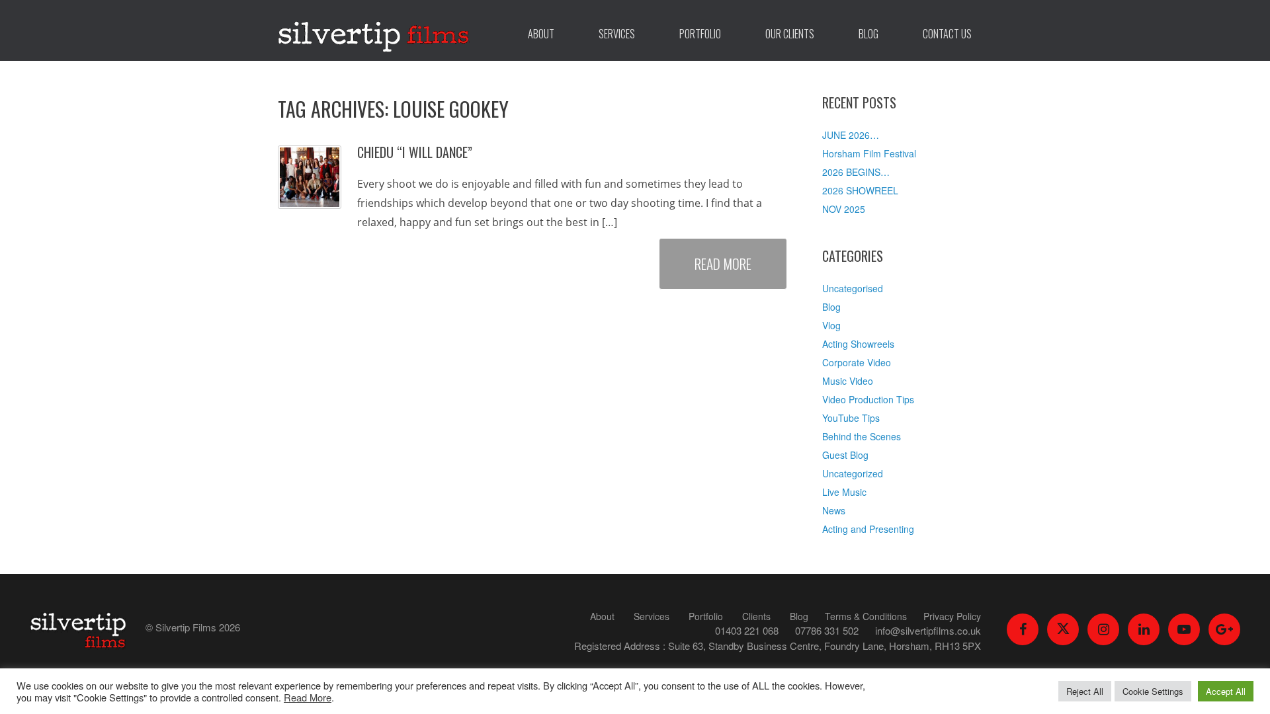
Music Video (847, 380)
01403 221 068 (747, 630)
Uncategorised (852, 288)
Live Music (844, 491)
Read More (723, 263)
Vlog (831, 325)
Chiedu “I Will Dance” (414, 152)
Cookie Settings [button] (1152, 691)
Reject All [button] (1084, 691)
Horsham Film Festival (869, 153)
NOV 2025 (843, 209)
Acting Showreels (858, 343)
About (541, 34)
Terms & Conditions (866, 616)
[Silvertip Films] (374, 30)
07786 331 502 (827, 630)
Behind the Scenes (861, 436)
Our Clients (789, 34)
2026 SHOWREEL (860, 190)
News (833, 510)
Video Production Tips (868, 399)
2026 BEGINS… (856, 171)
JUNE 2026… (850, 134)
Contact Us (947, 34)
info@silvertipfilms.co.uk (928, 630)
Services (617, 34)
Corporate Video (856, 362)
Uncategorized (852, 473)
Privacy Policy (952, 616)
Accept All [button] (1226, 691)
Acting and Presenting (868, 529)
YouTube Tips (851, 417)
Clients (756, 616)
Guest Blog (845, 454)
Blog (868, 34)
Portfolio (700, 34)
